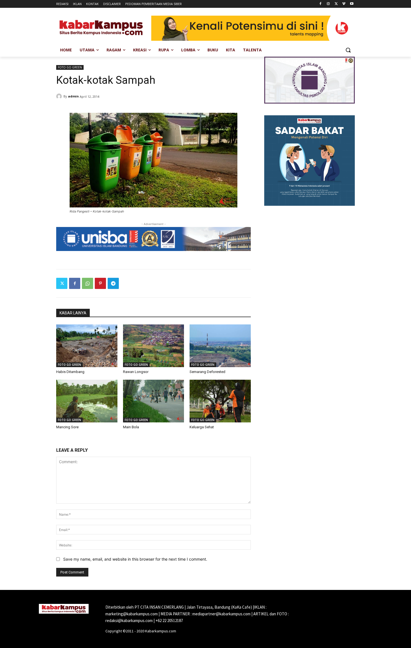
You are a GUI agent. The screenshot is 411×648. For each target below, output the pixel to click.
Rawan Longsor (135, 372)
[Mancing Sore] (86, 401)
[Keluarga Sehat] (220, 401)
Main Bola (131, 427)
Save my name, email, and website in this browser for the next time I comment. (135, 559)
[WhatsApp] (87, 283)
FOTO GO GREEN (70, 67)
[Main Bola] (153, 401)
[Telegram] (113, 283)
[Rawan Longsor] (153, 345)
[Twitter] (336, 4)
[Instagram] (328, 4)
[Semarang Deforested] (220, 345)
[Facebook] (320, 4)
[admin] (59, 96)
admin (73, 96)
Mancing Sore (67, 427)
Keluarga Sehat (202, 427)
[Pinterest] (100, 283)
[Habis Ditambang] (86, 345)
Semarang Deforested (207, 372)
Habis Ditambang (70, 372)
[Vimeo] (344, 4)
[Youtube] (351, 4)
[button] (348, 50)
